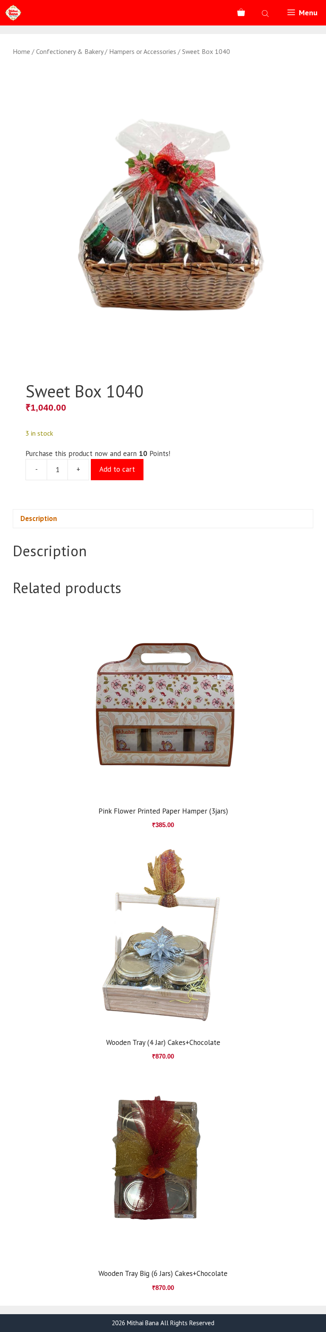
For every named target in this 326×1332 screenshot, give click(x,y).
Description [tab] (38, 518)
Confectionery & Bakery (69, 51)
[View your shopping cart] (241, 12)
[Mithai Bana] (13, 12)
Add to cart (117, 469)
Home (21, 51)
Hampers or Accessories (142, 51)
